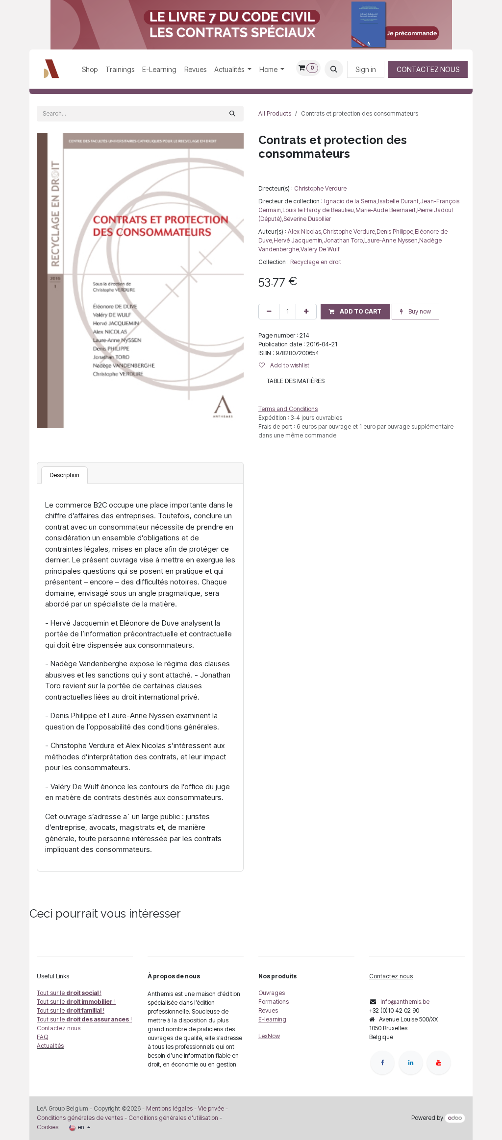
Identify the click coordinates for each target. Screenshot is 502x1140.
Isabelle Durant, (399, 201)
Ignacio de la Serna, (351, 201)
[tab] (64, 475)
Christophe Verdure (320, 188)
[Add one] (306, 311)
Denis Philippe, (395, 231)
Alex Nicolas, (305, 231)
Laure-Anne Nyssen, (391, 240)
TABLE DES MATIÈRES (296, 381)
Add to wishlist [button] (289, 365)
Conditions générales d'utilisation (173, 1117)
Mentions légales (169, 1108)
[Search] (232, 113)
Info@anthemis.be (404, 1001)
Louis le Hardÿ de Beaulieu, (318, 210)
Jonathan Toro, (344, 240)
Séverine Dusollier (307, 218)
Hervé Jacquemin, (299, 240)
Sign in (365, 69)
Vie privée (211, 1108)
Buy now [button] (419, 311)
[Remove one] (268, 311)
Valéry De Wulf (320, 249)
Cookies (47, 1127)
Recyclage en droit (315, 262)
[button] (334, 69)
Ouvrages (271, 992)
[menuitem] (89, 69)
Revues (268, 1010)
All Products (274, 113)
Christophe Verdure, (349, 231)
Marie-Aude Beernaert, (386, 210)
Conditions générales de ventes (80, 1117)
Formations (273, 1001)
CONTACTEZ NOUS (428, 69)
